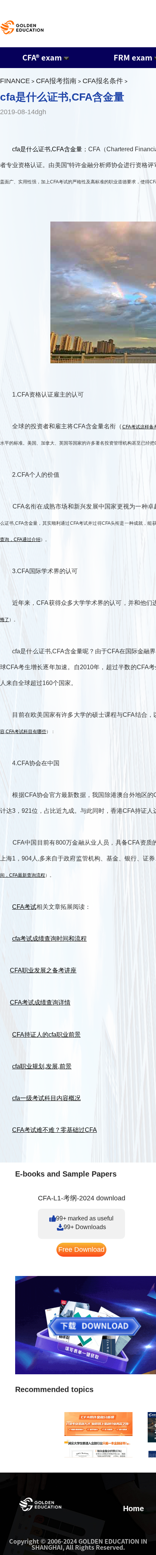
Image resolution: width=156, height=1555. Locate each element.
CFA (16, 970)
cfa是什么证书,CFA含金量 (47, 149)
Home (133, 1508)
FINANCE (15, 81)
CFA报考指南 (56, 81)
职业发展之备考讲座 (49, 970)
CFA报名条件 (103, 81)
